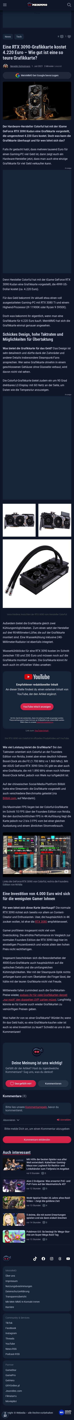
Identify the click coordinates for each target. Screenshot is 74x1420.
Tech (19, 36)
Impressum (12, 1281)
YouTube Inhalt (42, 730)
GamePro (11, 1375)
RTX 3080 (41, 921)
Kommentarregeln (36, 1107)
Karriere (10, 1307)
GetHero (10, 1380)
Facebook (11, 1328)
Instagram (11, 1333)
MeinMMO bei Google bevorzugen (40, 75)
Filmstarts (11, 1396)
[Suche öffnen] (69, 4)
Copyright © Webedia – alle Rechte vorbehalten (28, 1412)
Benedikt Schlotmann (20, 66)
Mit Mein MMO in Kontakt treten (23, 1301)
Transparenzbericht (16, 1296)
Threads (10, 1338)
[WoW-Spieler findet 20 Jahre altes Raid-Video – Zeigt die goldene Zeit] (14, 1202)
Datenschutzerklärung (44, 722)
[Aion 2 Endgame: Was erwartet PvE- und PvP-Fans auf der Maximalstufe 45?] (14, 1185)
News (8, 36)
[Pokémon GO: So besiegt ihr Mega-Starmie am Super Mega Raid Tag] (14, 1236)
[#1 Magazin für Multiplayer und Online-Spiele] (37, 5)
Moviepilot (11, 1401)
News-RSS (11, 1349)
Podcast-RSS (13, 1354)
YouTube (10, 1343)
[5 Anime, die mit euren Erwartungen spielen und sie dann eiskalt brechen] (14, 1219)
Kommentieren (53, 1083)
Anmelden (65, 1119)
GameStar (11, 1370)
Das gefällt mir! (23, 1083)
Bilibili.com (9, 798)
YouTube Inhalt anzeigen (37, 706)
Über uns (10, 1275)
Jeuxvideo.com (14, 1391)
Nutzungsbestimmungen (19, 1286)
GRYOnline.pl (13, 1385)
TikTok (9, 1323)
